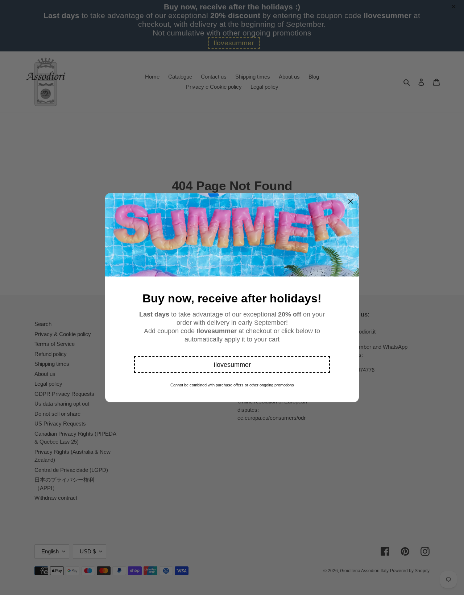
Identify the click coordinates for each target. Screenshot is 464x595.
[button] (232, 364)
